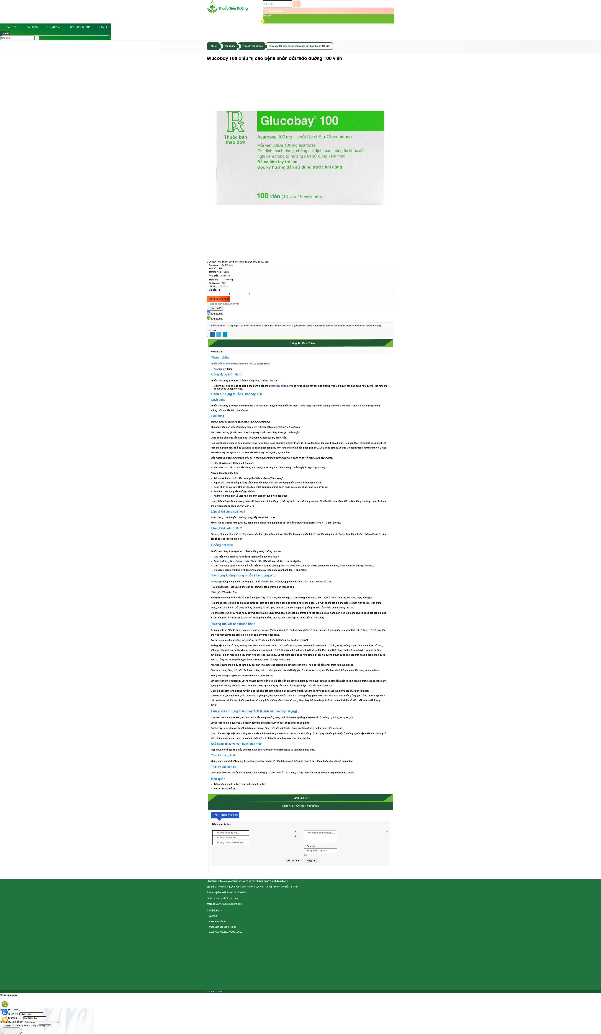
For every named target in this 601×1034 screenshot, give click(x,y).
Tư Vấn (5, 33)
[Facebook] (212, 334)
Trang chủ (12, 27)
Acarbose (225, 276)
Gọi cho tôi (215, 308)
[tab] (300, 343)
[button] (265, 22)
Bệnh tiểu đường (80, 27)
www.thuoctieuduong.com (229, 903)
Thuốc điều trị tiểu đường (224, 363)
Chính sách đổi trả (217, 922)
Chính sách (215, 910)
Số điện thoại (12, 1017)
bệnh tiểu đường (279, 386)
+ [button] (249, 294)
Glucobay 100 (245, 363)
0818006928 (275, 11)
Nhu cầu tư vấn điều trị (11, 1021)
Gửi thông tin (13, 1030)
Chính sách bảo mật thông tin (222, 927)
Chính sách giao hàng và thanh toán (225, 932)
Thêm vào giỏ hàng (219, 299)
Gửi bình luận (293, 860)
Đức (221, 268)
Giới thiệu (213, 916)
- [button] (209, 294)
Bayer (226, 272)
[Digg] (225, 334)
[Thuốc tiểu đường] (227, 13)
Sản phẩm (32, 27)
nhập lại (311, 860)
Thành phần (54, 27)
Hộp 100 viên (227, 265)
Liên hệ (103, 27)
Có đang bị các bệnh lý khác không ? (19, 1025)
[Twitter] (219, 334)
